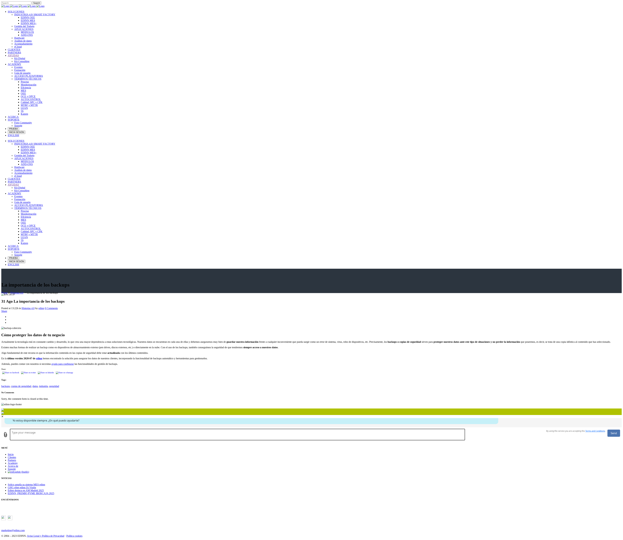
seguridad (54, 386)
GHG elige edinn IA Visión (22, 487)
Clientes (12, 457)
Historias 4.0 (16, 292)
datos (35, 386)
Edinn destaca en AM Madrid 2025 (26, 490)
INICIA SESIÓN (16, 132)
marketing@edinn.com (13, 530)
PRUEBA (13, 129)
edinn (41, 308)
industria (43, 386)
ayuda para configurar (62, 364)
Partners (12, 460)
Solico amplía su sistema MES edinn (26, 484)
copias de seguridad (21, 386)
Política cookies (74, 535)
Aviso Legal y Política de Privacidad (45, 535)
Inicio (11, 454)
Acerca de (13, 466)
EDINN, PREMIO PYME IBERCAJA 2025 (31, 493)
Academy (13, 463)
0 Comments (51, 308)
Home (4, 292)
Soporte (12, 469)
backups (5, 386)
